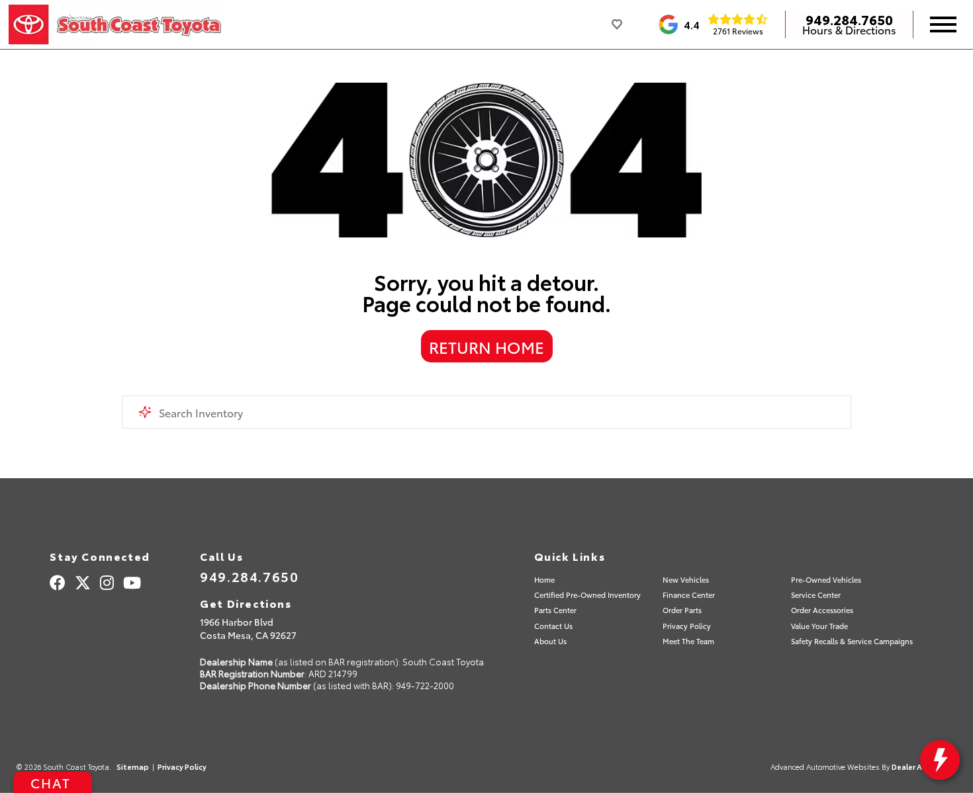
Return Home (486, 346)
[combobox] (487, 412)
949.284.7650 (849, 19)
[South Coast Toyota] (116, 24)
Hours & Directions (849, 29)
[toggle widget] (940, 760)
